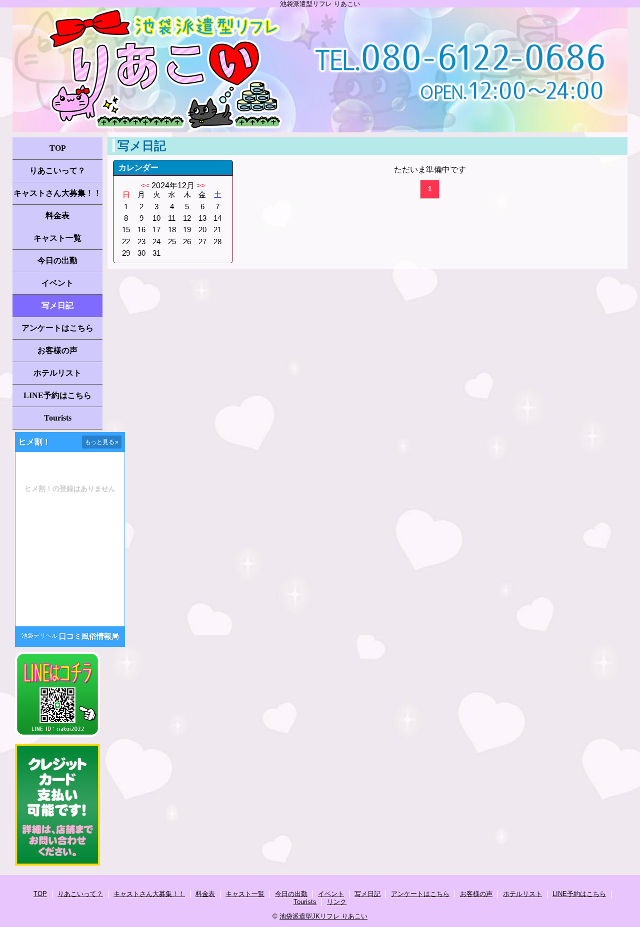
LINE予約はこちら (58, 395)
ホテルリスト (58, 373)
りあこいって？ (58, 170)
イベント (58, 283)
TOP (58, 148)
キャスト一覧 (58, 238)
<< (145, 185)
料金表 (58, 215)
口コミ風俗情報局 (89, 636)
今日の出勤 (58, 260)
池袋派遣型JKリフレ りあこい (324, 916)
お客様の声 (58, 350)
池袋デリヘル (40, 635)
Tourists (58, 418)
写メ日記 (58, 305)
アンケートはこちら (58, 328)
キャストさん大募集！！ (58, 193)
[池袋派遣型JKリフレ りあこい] (320, 69)
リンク (336, 902)
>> (201, 185)
